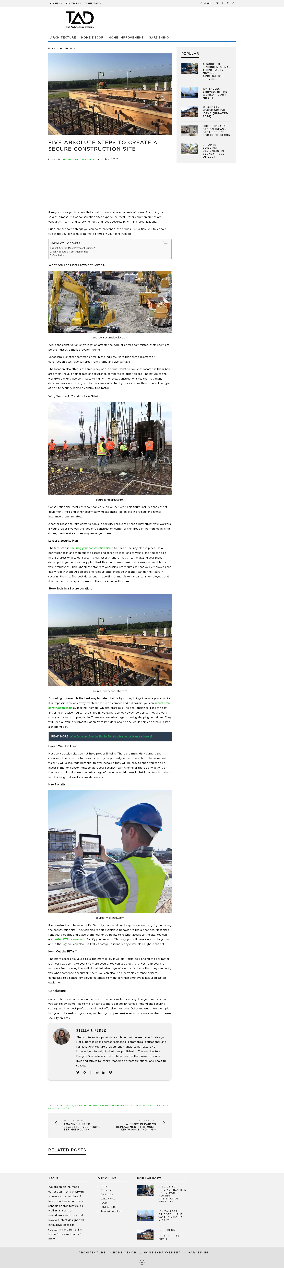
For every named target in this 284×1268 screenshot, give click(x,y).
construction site (86, 1106)
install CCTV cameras (68, 939)
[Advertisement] (176, 20)
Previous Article (75, 1120)
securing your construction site (90, 548)
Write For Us (94, 3)
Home (51, 48)
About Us (56, 3)
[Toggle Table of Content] (164, 243)
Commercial (87, 159)
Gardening (159, 37)
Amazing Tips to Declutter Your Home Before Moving (82, 1127)
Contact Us (73, 3)
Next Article (147, 1120)
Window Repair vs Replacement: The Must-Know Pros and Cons (136, 1127)
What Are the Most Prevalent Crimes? (73, 248)
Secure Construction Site (116, 1106)
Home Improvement (126, 37)
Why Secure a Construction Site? (71, 252)
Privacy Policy (108, 1207)
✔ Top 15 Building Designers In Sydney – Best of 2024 (214, 151)
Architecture (63, 37)
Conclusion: (58, 255)
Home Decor (92, 37)
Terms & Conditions (111, 1211)
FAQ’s (104, 1203)
